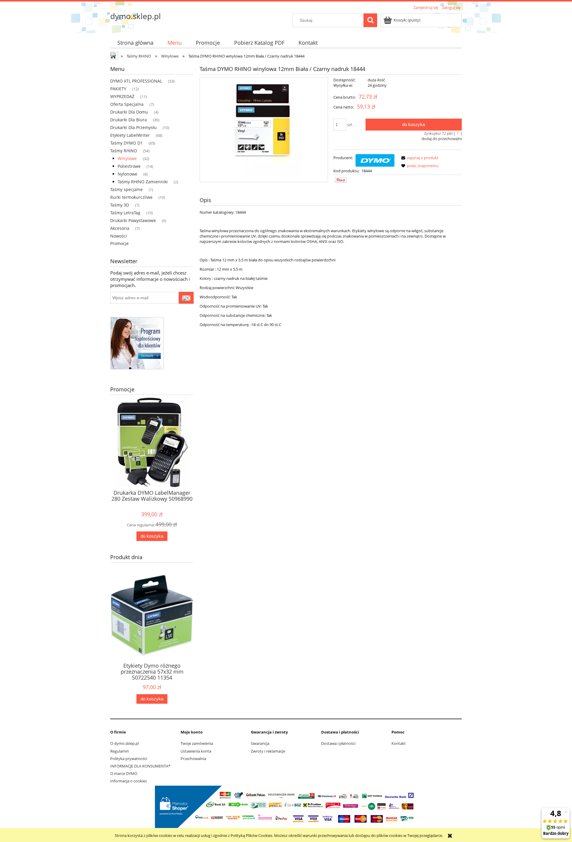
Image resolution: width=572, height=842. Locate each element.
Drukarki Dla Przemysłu (133, 127)
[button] (419, 157)
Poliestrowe (129, 166)
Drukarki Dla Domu (129, 112)
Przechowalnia (193, 758)
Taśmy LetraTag (125, 212)
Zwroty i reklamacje (268, 751)
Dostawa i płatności (338, 743)
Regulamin (119, 751)
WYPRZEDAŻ (122, 96)
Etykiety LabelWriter (130, 135)
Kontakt (398, 743)
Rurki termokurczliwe (131, 197)
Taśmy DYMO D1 (126, 143)
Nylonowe (127, 174)
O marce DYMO (123, 773)
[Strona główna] (114, 56)
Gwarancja (260, 743)
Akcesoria (119, 228)
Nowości (118, 236)
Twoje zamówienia (197, 743)
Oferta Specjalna (127, 104)
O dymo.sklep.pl (124, 743)
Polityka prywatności (128, 758)
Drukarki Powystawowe (133, 220)
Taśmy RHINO (123, 150)
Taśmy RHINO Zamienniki (143, 181)
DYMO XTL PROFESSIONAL (136, 81)
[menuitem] (135, 43)
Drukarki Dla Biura (128, 119)
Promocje (119, 243)
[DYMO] (375, 159)
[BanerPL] (137, 342)
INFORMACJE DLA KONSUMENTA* (140, 766)
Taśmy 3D (119, 205)
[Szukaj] (370, 20)
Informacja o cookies (128, 781)
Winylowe (127, 158)
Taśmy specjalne (126, 189)
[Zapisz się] (186, 298)
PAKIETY (118, 89)
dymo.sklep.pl (135, 16)
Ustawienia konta (196, 751)
